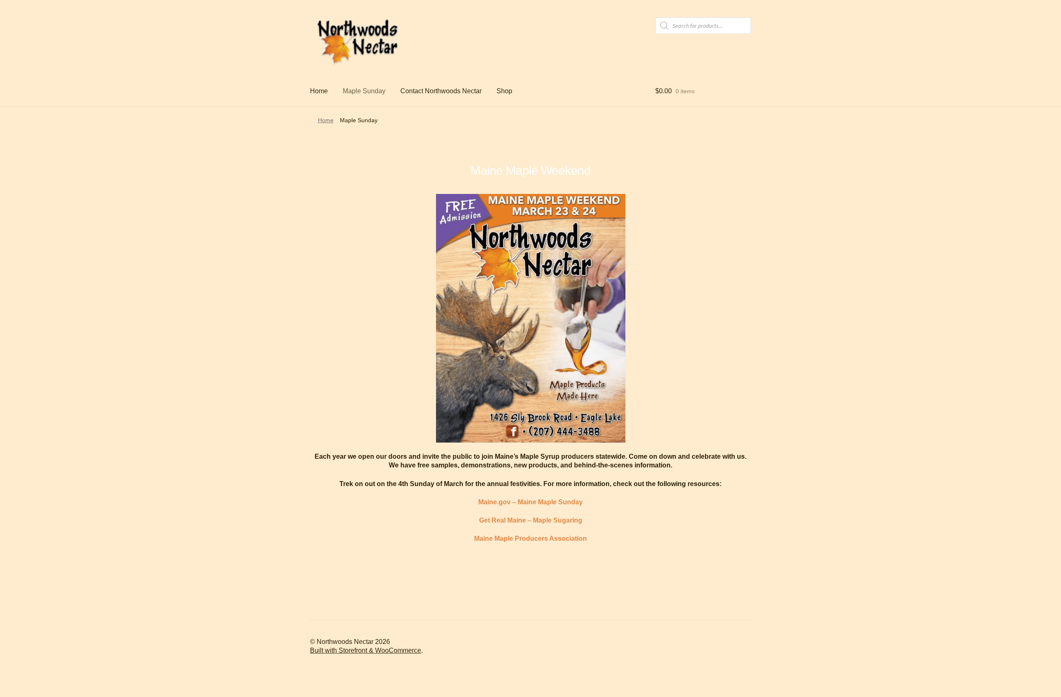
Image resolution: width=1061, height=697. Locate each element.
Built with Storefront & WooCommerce (365, 650)
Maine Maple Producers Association (530, 538)
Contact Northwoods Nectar (441, 90)
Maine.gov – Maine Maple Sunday (530, 502)
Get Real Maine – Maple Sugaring (530, 520)
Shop (504, 90)
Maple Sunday (364, 90)
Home (319, 90)
